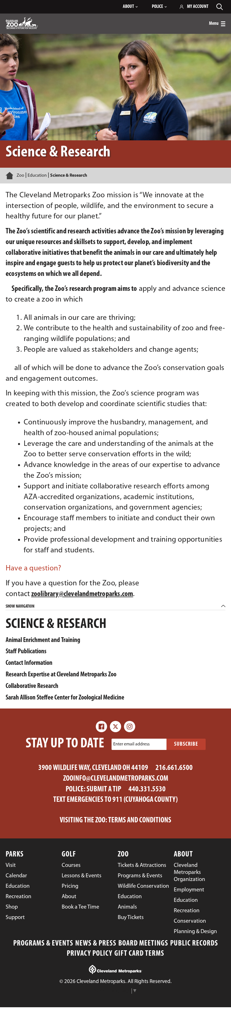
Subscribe (186, 744)
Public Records (194, 943)
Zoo (20, 175)
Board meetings (143, 943)
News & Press (95, 943)
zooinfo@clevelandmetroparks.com (115, 779)
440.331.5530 (147, 789)
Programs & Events (43, 943)
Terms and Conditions (139, 820)
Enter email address (131, 744)
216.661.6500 (174, 768)
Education (37, 175)
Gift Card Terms (139, 954)
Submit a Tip (103, 789)
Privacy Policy (89, 954)
